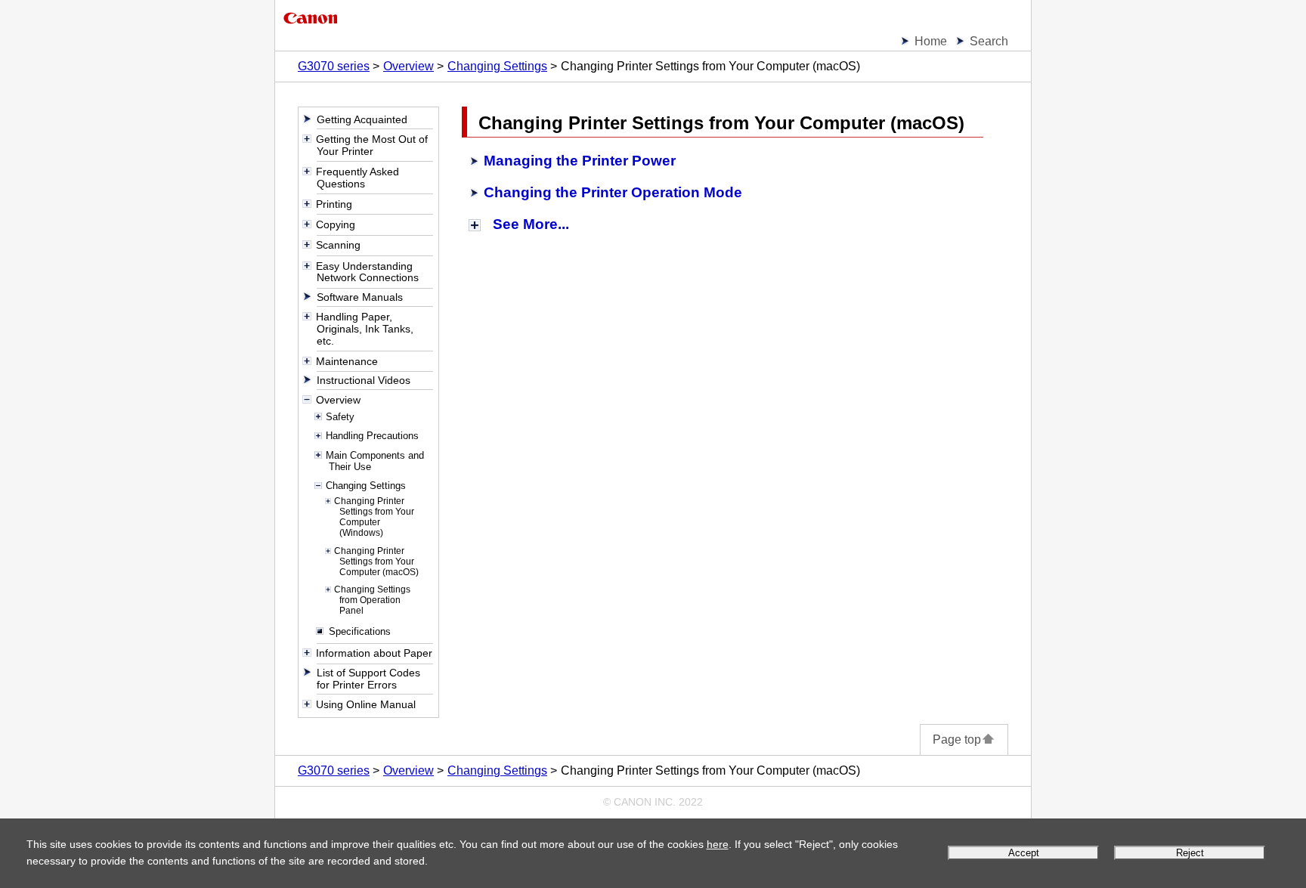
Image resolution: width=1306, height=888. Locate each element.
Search (989, 41)
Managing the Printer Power (580, 161)
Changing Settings (497, 66)
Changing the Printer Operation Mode (613, 192)
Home (931, 41)
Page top (957, 739)
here (718, 844)
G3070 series (334, 66)
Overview (408, 66)
